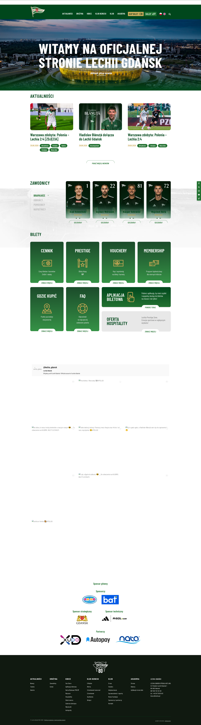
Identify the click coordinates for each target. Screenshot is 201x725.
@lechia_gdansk (50, 367)
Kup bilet (133, 14)
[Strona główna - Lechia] (37, 12)
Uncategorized (94, 146)
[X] (199, 187)
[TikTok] (199, 198)
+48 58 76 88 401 (158, 693)
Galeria (64, 146)
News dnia (54, 150)
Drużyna (55, 146)
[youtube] (199, 194)
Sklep (148, 14)
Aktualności (44, 146)
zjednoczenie (168, 721)
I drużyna (44, 150)
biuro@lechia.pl (155, 696)
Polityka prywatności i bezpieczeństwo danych (54, 720)
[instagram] (199, 191)
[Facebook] (199, 183)
